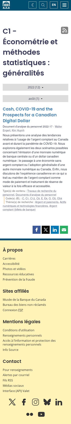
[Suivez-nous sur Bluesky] (47, 405)
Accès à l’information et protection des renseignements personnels (29, 342)
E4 (45, 198)
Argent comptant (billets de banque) (30, 207)
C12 (32, 198)
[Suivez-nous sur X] (12, 405)
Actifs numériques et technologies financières (34, 203)
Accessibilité (11, 264)
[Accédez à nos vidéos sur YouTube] (41, 417)
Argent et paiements (46, 202)
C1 (27, 198)
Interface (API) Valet (16, 391)
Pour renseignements (18, 370)
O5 (54, 198)
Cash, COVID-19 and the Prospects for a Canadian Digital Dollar (30, 115)
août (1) (34, 99)
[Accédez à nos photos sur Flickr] (30, 417)
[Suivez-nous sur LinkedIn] (58, 405)
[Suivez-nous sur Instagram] (36, 405)
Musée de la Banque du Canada (24, 300)
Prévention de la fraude (19, 279)
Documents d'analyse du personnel (36, 194)
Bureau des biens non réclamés (24, 305)
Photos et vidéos (14, 269)
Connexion (13, 310)
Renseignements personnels (22, 335)
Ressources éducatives (18, 274)
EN (54, 5)
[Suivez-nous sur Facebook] (24, 405)
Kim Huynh (18, 130)
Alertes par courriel (16, 375)
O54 (59, 198)
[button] (37, 230)
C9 (38, 198)
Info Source (10, 350)
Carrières (9, 258)
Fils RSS (8, 380)
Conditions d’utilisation (18, 330)
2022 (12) (34, 87)
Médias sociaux (13, 386)
